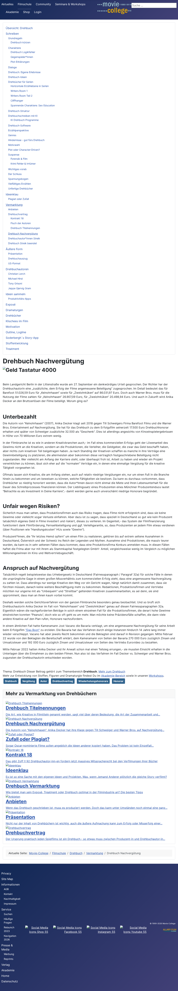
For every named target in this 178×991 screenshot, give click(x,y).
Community (43, 4)
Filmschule (24, 4)
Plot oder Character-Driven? (24, 149)
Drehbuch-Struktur (19, 110)
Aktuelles (7, 4)
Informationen (10, 884)
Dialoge (12, 67)
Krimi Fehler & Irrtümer (23, 163)
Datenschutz (9, 981)
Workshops (156, 675)
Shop (26, 12)
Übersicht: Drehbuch (19, 28)
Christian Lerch (16, 273)
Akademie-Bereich (113, 675)
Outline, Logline (16, 332)
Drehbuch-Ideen (17, 77)
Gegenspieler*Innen (22, 56)
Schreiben (12, 33)
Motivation (13, 326)
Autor (43, 681)
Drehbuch (11, 681)
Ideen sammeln (15, 294)
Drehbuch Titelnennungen (25, 228)
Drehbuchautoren (17, 269)
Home (5, 975)
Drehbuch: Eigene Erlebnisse (24, 72)
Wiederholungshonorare (93, 681)
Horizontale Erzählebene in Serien (30, 86)
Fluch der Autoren (21, 223)
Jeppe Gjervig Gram (19, 288)
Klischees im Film (17, 321)
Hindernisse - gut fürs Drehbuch (26, 140)
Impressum (10, 903)
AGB (6, 889)
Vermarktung (14, 204)
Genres (12, 135)
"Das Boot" (32, 630)
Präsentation (15, 253)
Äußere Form (14, 249)
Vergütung (28, 681)
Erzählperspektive (18, 130)
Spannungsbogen (18, 178)
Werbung (9, 954)
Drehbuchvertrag (18, 214)
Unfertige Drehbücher (20, 188)
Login (37, 12)
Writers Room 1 (19, 90)
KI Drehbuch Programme (25, 119)
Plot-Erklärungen (20, 61)
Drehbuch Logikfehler (23, 52)
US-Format (14, 263)
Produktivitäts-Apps (19, 298)
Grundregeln (15, 38)
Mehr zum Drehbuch (112, 671)
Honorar (118, 681)
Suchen (8, 914)
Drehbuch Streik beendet (22, 243)
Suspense (13, 154)
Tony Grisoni (15, 283)
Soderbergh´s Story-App (22, 337)
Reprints (8, 958)
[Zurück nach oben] (173, 986)
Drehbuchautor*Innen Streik (24, 238)
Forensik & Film (19, 158)
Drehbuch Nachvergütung (23, 233)
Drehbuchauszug (18, 258)
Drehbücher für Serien (20, 81)
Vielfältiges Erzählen (19, 183)
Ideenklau (12, 194)
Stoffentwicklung (17, 343)
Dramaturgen (14, 310)
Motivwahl (14, 144)
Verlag (5, 964)
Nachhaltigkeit (12, 898)
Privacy (6, 873)
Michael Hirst (15, 278)
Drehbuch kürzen (20, 42)
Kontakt (8, 893)
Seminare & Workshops (70, 4)
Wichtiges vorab (17, 169)
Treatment (12, 349)
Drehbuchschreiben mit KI (23, 115)
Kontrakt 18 (17, 218)
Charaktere (14, 47)
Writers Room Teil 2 (21, 95)
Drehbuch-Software (19, 125)
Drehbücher (13, 315)
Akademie (12, 12)
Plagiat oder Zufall (18, 198)
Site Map (7, 879)
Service (6, 909)
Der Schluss (15, 173)
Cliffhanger (17, 100)
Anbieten (13, 209)
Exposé (10, 304)
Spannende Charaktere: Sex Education (33, 105)
